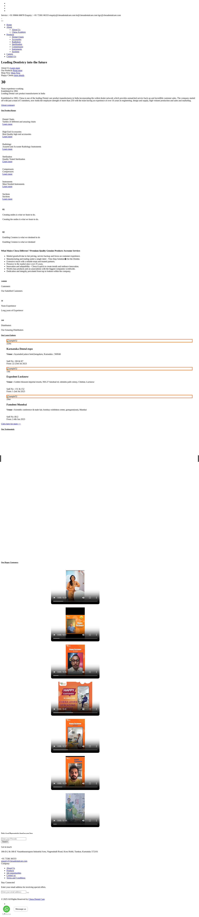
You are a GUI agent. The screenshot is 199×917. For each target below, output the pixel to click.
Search (5, 842)
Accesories (16, 39)
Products (10, 34)
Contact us (11, 875)
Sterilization (17, 44)
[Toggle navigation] (2, 20)
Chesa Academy (19, 32)
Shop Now (15, 73)
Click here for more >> (11, 424)
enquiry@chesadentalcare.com (14, 861)
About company (8, 105)
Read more (17, 70)
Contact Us (11, 56)
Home (9, 25)
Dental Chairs (18, 37)
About (9, 27)
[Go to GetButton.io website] (6, 914)
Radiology (16, 42)
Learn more (15, 68)
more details (19, 75)
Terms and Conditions (15, 878)
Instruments (17, 49)
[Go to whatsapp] (6, 909)
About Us (16, 29)
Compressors (17, 47)
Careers (9, 54)
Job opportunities (13, 873)
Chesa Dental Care (37, 899)
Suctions (15, 51)
